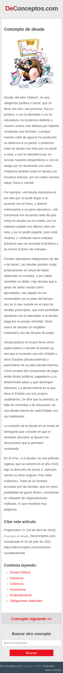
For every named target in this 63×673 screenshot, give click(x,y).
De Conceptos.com (10, 666)
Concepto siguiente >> (31, 619)
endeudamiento (21, 595)
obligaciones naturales (26, 601)
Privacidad (48, 666)
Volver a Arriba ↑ (54, 670)
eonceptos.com (31, 8)
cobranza (16, 584)
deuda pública (20, 572)
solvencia (16, 578)
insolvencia (18, 589)
